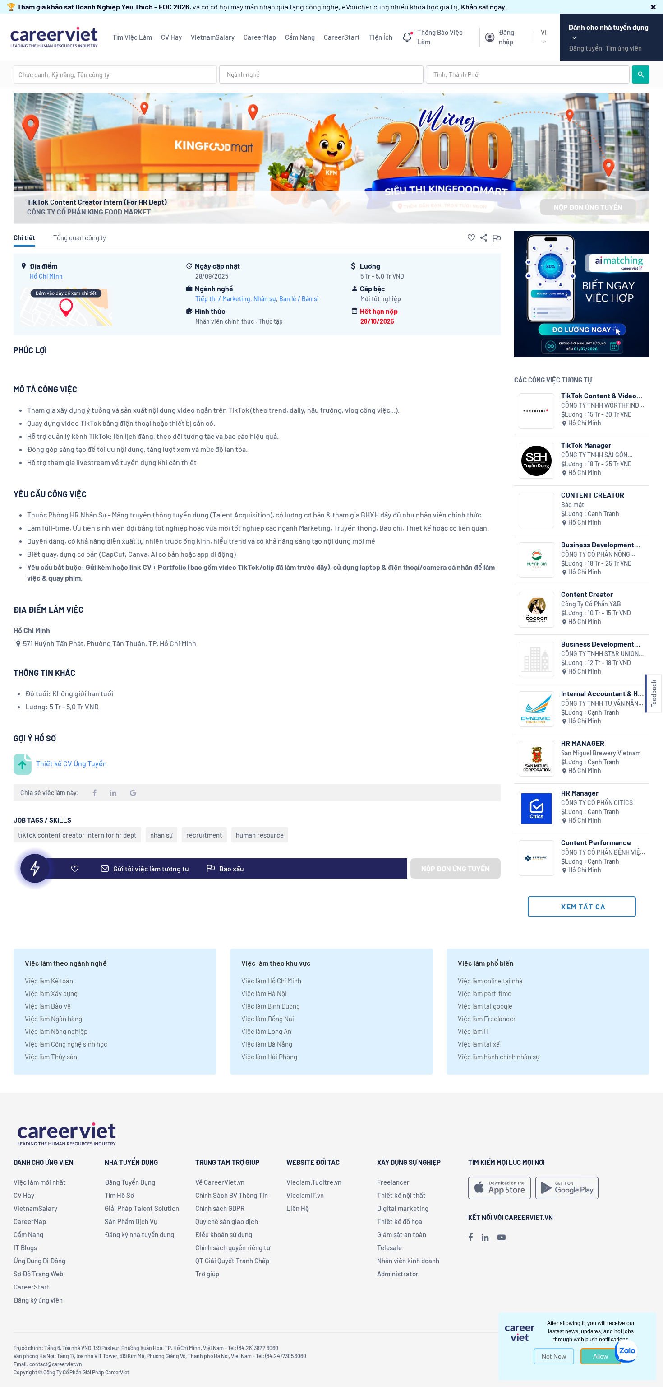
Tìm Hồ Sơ (119, 1195)
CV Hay (171, 37)
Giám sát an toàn (401, 1234)
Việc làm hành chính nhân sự (498, 1056)
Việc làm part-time (484, 993)
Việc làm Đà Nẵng (266, 1044)
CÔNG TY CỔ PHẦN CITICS (597, 802)
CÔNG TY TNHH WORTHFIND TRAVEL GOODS (600, 405)
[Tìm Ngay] (640, 74)
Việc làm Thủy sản (51, 1056)
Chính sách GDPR (219, 1208)
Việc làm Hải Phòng (269, 1056)
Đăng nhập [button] (506, 37)
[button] (653, 6)
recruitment (204, 835)
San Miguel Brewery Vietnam (601, 753)
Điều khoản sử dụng (223, 1234)
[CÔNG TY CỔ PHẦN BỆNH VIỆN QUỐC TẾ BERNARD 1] (536, 858)
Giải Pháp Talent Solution (142, 1208)
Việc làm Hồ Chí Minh (271, 981)
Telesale (389, 1247)
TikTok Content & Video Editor (598, 395)
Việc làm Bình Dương (270, 1006)
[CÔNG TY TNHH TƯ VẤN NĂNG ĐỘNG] (536, 709)
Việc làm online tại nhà (490, 981)
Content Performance (596, 842)
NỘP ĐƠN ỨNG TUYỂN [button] (588, 207)
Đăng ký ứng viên (38, 1300)
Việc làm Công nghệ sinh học (66, 1044)
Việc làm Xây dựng (51, 993)
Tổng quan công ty (79, 237)
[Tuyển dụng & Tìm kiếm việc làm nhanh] (54, 36)
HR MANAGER (582, 743)
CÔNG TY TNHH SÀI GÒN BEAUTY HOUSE (594, 455)
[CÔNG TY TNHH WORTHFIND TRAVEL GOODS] (536, 411)
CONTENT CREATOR (592, 494)
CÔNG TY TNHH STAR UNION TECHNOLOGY (600, 654)
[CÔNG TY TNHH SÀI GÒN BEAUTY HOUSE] (536, 460)
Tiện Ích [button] (380, 37)
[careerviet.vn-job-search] (499, 1188)
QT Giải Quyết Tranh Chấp (232, 1261)
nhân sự (161, 835)
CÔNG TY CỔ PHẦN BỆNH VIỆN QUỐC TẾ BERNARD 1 (602, 852)
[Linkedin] (485, 1237)
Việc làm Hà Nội (264, 993)
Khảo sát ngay (483, 6)
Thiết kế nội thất (401, 1195)
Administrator (398, 1274)
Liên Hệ (297, 1208)
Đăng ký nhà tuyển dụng (139, 1234)
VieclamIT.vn (305, 1195)
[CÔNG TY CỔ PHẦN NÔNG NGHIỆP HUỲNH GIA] (536, 560)
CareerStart (342, 37)
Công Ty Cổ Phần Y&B (591, 604)
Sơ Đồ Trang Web (38, 1274)
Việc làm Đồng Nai (267, 1019)
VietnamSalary (213, 37)
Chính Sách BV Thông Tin (231, 1195)
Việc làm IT (474, 1031)
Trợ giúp (207, 1274)
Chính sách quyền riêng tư (232, 1247)
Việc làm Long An (266, 1031)
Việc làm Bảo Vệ (48, 1006)
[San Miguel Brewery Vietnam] (536, 758)
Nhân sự (264, 299)
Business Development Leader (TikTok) (597, 544)
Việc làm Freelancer (487, 1019)
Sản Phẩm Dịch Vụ (131, 1221)
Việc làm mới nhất (40, 1182)
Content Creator (587, 594)
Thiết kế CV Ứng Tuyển (71, 763)
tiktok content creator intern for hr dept (77, 835)
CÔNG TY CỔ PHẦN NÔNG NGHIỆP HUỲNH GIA (595, 554)
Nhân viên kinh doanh (408, 1261)
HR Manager (580, 792)
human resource (260, 835)
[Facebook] (470, 1237)
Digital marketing (402, 1208)
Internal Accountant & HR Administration (601, 693)
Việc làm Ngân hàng (53, 1019)
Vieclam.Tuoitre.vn (313, 1182)
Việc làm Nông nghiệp (56, 1031)
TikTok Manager (586, 445)
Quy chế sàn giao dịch (226, 1221)
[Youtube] (501, 1237)
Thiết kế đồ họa (399, 1221)
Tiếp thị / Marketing (222, 299)
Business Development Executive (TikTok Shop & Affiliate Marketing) (602, 643)
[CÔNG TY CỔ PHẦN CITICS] (536, 808)
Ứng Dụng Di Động (39, 1261)
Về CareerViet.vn (219, 1182)
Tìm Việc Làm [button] (132, 37)
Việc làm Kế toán (49, 981)
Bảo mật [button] (572, 504)
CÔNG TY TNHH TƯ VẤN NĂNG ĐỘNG (601, 703)
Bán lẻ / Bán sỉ (298, 299)
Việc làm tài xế (479, 1044)
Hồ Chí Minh (46, 276)
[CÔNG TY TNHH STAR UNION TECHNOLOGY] (536, 659)
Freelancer (393, 1182)
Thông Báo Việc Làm (440, 37)
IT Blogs (25, 1247)
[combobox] (115, 74)
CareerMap (260, 37)
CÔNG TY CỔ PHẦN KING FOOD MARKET (89, 211)
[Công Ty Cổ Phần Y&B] (536, 609)
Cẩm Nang (300, 37)
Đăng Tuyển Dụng (130, 1182)
